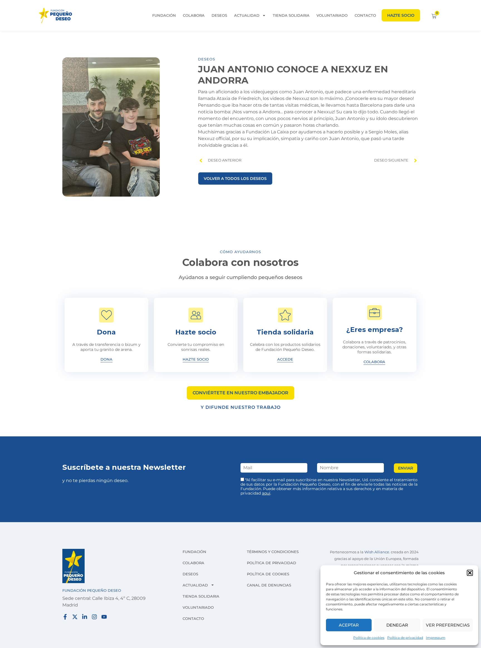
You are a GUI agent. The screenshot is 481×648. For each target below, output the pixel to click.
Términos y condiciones (273, 551)
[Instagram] (94, 617)
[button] (470, 573)
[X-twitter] (75, 617)
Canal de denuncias (269, 585)
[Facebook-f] (65, 617)
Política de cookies (368, 637)
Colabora (194, 15)
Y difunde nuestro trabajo (241, 407)
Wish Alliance (376, 552)
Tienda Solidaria (291, 15)
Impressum (435, 637)
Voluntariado (332, 15)
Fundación (164, 15)
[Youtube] (104, 617)
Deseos (219, 15)
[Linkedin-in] (84, 617)
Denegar (397, 625)
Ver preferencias (448, 625)
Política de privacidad (405, 637)
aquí (266, 493)
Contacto (365, 15)
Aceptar (349, 625)
